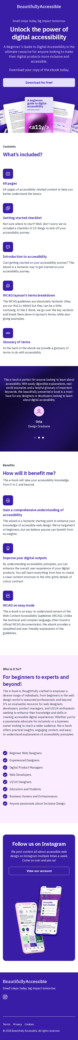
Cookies (29, 1024)
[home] (39, 6)
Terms (6, 1024)
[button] (35, 438)
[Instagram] (5, 997)
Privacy (17, 1024)
